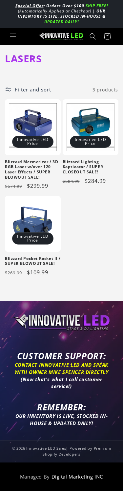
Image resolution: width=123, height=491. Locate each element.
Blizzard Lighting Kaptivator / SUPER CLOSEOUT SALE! (83, 167)
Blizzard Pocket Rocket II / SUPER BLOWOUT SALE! (32, 261)
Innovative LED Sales (46, 448)
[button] (13, 36)
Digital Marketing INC (77, 476)
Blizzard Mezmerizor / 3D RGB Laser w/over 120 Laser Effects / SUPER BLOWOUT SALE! (31, 169)
